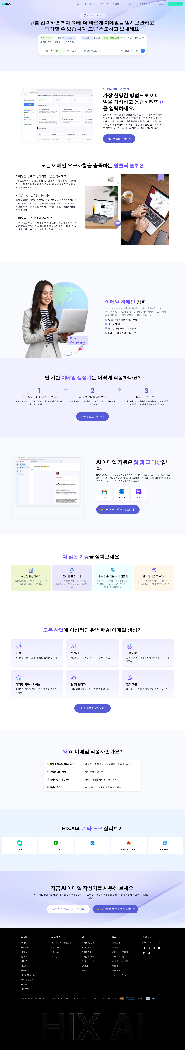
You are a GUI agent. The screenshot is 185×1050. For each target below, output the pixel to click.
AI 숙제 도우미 (27, 979)
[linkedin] (154, 948)
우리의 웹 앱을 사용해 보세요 (68, 909)
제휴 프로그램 (118, 956)
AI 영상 (24, 952)
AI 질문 (24, 984)
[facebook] (144, 948)
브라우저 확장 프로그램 (61, 943)
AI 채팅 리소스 (88, 956)
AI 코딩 (24, 966)
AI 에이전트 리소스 (90, 961)
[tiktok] (149, 953)
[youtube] (159, 948)
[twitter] (149, 948)
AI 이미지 (25, 947)
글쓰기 (84, 970)
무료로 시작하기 (175, 4)
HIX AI (19, 849)
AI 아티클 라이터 (28, 975)
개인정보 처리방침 (120, 961)
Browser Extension (129, 849)
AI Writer (56, 849)
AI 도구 (54, 956)
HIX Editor (92, 849)
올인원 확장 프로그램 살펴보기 (118, 909)
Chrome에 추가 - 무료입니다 (120, 509)
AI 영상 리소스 (88, 947)
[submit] (143, 51)
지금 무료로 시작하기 (119, 138)
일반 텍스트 (92, 51)
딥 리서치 (25, 956)
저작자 (115, 947)
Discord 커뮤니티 (119, 975)
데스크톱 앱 (56, 947)
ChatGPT (86, 966)
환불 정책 (116, 970)
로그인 (162, 4)
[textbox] (92, 41)
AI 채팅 (24, 943)
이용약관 (116, 966)
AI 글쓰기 (25, 970)
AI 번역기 (25, 989)
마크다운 (74, 51)
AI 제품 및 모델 (88, 943)
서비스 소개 (117, 943)
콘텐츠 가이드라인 (120, 952)
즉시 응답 (125, 51)
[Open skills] (52, 51)
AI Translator (165, 849)
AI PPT (24, 961)
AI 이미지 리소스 (89, 952)
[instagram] (144, 953)
